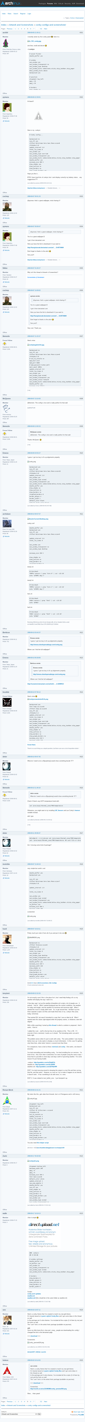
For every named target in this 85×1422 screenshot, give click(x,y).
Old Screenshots (43, 983)
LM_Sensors (59, 810)
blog (47, 1148)
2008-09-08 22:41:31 (34, 1090)
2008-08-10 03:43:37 (34, 632)
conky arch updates (34, 1294)
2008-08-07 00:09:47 (34, 226)
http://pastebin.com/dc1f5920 (45, 1064)
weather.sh (31, 1296)
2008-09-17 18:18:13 (34, 1213)
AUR (73, 3)
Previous (10, 29)
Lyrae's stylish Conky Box (50, 1316)
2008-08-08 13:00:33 (34, 426)
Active (72, 18)
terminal (55, 1047)
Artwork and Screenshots (21, 25)
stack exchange (56, 1148)
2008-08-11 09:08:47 (33, 833)
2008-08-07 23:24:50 (34, 398)
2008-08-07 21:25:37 (34, 336)
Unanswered (79, 18)
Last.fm (43, 1352)
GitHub (38, 1352)
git (50, 1148)
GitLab (60, 3)
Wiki (55, 3)
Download (80, 3)
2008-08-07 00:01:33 (34, 196)
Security (68, 3)
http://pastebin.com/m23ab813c (44, 1062)
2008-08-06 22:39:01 (34, 97)
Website (7, 121)
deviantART (31, 1352)
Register (22, 13)
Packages (42, 3)
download (34, 1336)
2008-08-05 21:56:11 (33, 32)
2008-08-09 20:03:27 (34, 453)
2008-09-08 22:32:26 (34, 993)
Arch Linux (11, 3)
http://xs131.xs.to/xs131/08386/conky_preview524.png (48, 1389)
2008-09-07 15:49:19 (34, 864)
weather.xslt (31, 1298)
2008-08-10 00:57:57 (34, 514)
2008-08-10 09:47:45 (34, 757)
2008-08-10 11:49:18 (33, 788)
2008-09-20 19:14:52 (34, 1360)
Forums (50, 3)
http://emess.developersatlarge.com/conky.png (46, 644)
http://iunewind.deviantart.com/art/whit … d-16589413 (45, 684)
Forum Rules (31, 745)
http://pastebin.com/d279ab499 (46, 1066)
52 (41, 29)
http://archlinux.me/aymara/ (36, 188)
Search (16, 13)
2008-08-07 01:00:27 (34, 268)
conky (63, 1047)
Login (29, 13)
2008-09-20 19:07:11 (33, 1310)
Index (4, 13)
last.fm (39, 1148)
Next (45, 29)
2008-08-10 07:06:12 (34, 692)
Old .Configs (53, 983)
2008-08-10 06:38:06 (34, 658)
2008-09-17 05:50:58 (34, 1156)
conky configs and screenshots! (51, 25)
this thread (52, 1025)
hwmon (77, 810)
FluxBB (81, 1415)
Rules (9, 13)
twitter (44, 1148)
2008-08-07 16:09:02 (34, 290)
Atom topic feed (79, 1412)
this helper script (43, 1143)
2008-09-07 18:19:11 (33, 929)
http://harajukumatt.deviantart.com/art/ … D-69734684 (45, 247)
